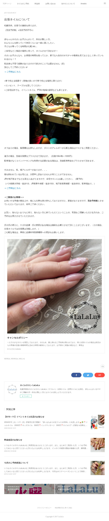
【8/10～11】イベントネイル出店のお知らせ (24, 416)
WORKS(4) (14, 359)
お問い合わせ (50, 3)
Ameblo (84, 3)
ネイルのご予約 (23, 3)
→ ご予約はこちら (12, 71)
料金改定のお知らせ (13, 439)
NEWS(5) (7, 359)
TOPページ (7, 3)
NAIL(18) (22, 359)
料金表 (37, 3)
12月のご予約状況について (16, 462)
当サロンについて (68, 3)
